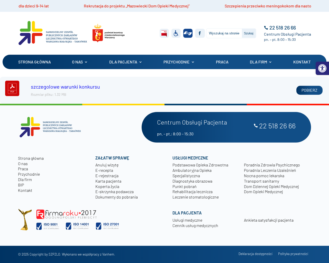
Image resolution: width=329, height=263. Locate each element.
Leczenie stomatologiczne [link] (195, 196)
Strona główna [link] (34, 62)
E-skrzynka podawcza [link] (114, 191)
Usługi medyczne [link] (187, 220)
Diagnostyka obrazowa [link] (192, 181)
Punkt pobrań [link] (184, 186)
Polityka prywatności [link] (293, 254)
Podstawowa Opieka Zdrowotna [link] (200, 164)
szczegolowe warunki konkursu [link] (65, 86)
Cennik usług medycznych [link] (195, 225)
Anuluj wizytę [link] (106, 164)
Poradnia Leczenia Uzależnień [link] (270, 170)
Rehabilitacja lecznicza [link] (192, 191)
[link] (322, 68)
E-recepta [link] (104, 170)
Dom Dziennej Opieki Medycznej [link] (271, 186)
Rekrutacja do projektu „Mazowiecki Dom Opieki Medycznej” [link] (120, 5)
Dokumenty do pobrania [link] (116, 196)
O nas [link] (77, 62)
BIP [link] (21, 184)
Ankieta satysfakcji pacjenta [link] (269, 220)
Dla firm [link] (258, 62)
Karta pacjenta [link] (108, 181)
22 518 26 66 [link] (282, 27)
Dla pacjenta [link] (123, 62)
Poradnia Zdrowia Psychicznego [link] (272, 164)
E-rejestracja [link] (106, 175)
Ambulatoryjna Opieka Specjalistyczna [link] (192, 173)
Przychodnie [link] (176, 62)
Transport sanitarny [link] (261, 181)
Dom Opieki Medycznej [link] (263, 191)
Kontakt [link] (302, 62)
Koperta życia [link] (107, 186)
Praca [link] (222, 62)
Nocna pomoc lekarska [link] (264, 175)
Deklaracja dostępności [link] (255, 254)
